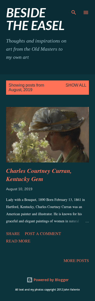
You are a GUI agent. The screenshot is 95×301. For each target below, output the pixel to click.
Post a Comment (43, 233)
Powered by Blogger (51, 279)
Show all (76, 85)
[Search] (74, 9)
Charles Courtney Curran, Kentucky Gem (39, 174)
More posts (76, 260)
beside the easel (35, 19)
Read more (18, 240)
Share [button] (13, 233)
